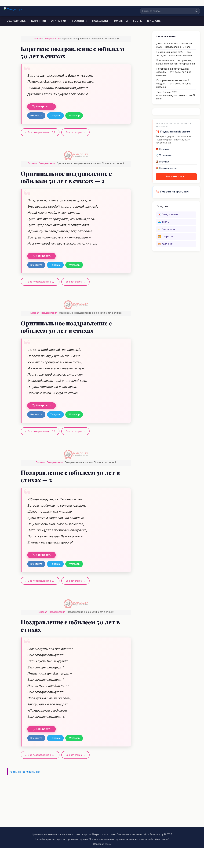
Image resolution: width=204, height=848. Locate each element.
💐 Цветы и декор (166, 168)
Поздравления (15, 20)
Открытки (58, 20)
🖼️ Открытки (166, 236)
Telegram (55, 115)
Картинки (38, 20)
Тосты (137, 20)
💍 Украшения (163, 155)
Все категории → (75, 132)
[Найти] (196, 11)
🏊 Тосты (163, 221)
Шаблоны (154, 20)
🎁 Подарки (162, 149)
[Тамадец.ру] (13, 10)
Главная (37, 38)
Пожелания (100, 20)
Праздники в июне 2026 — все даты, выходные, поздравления (174, 54)
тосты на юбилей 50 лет (24, 771)
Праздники (79, 20)
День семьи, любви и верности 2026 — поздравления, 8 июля (174, 45)
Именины (121, 20)
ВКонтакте (36, 115)
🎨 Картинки (165, 243)
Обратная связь (102, 844)
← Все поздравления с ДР (40, 132)
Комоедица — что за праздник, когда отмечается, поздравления (175, 62)
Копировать (43, 106)
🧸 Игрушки (162, 161)
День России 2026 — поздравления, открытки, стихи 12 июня (175, 95)
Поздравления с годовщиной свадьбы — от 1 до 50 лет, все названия (173, 72)
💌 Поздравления (168, 214)
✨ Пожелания (166, 229)
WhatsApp (74, 115)
